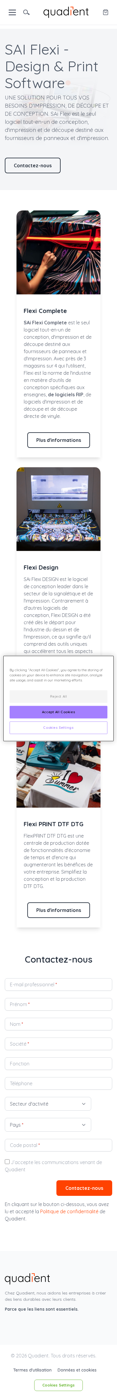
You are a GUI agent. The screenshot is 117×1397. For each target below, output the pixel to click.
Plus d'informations (58, 440)
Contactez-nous (33, 165)
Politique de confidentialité (69, 1211)
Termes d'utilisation (33, 1370)
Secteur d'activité (29, 1104)
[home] (66, 12)
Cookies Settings (58, 1385)
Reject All (58, 696)
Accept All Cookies (58, 712)
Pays (16, 1125)
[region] (58, 699)
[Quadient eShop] (106, 12)
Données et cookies (77, 1370)
